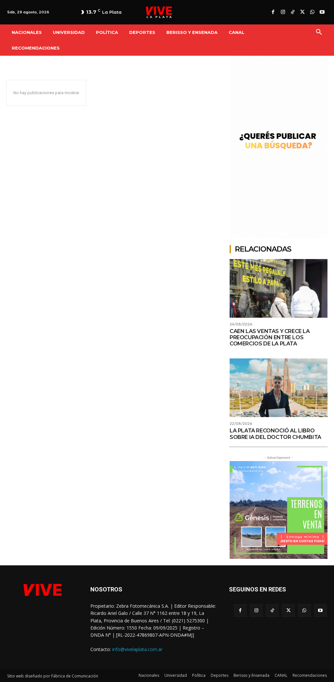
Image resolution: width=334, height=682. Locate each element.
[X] (302, 12)
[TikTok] (292, 12)
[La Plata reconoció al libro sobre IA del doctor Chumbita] (278, 387)
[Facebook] (273, 12)
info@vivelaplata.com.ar (137, 649)
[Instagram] (283, 12)
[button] (319, 32)
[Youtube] (322, 12)
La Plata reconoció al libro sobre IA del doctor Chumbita (275, 434)
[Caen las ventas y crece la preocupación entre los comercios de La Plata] (278, 288)
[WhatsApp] (312, 12)
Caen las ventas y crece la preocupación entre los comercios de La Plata (270, 337)
